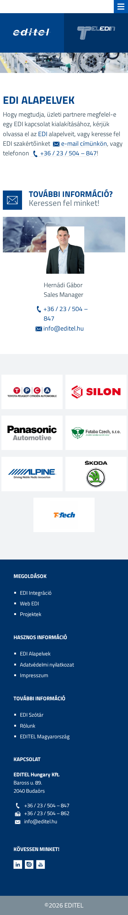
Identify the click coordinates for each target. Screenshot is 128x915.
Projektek (30, 614)
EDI (42, 134)
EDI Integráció (36, 593)
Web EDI (29, 603)
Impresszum (34, 675)
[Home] (64, 33)
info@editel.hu (63, 328)
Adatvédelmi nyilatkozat (47, 664)
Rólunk (27, 726)
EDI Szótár (31, 715)
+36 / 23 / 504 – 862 (46, 813)
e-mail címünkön (84, 143)
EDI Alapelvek (35, 653)
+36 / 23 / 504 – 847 (68, 153)
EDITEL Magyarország (45, 736)
